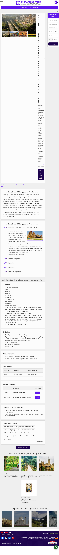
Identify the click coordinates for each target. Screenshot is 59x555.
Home (24, 11)
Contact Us (45, 538)
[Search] (56, 2)
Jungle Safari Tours (9, 439)
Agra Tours (11, 519)
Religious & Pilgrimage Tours (11, 430)
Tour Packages (29, 11)
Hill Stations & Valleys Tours (11, 433)
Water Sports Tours (26, 433)
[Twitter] (6, 537)
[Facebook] (2, 537)
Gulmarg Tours (46, 519)
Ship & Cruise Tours (31, 436)
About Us (31, 537)
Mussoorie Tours (28, 519)
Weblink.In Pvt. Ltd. (17, 543)
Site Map (51, 538)
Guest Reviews (32, 538)
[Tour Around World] (28, 3)
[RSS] (56, 538)
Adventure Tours (19, 436)
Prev (4, 519)
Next (54, 519)
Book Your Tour (23, 448)
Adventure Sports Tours (28, 430)
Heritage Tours (8, 436)
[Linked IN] (9, 537)
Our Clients (38, 537)
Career (39, 538)
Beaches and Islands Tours (26, 427)
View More (40, 442)
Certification (53, 537)
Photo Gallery (45, 537)
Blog (26, 537)
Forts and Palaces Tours (10, 427)
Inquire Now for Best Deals (41, 174)
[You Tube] (13, 537)
